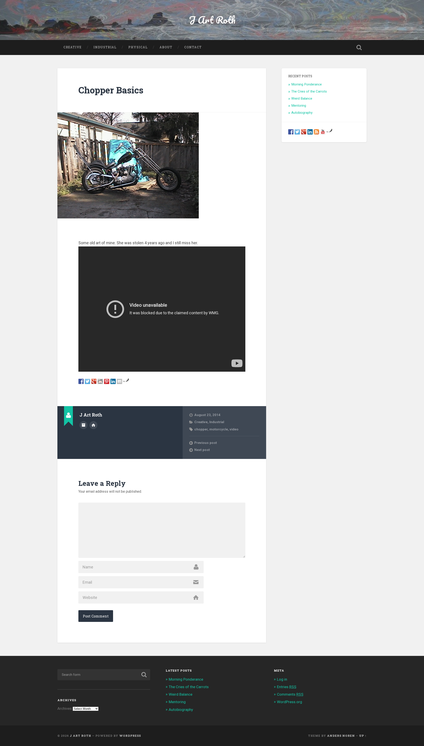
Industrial (104, 47)
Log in (282, 679)
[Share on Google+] (94, 381)
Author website (93, 425)
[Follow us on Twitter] (297, 131)
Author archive (83, 425)
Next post (202, 450)
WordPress (130, 735)
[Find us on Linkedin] (310, 131)
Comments (290, 694)
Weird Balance (301, 98)
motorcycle (218, 429)
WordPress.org (289, 702)
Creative (72, 47)
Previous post (205, 443)
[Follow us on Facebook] (290, 131)
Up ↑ (363, 735)
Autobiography (301, 113)
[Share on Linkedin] (113, 381)
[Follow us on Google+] (303, 131)
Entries (286, 687)
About (165, 47)
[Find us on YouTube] (323, 131)
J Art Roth (212, 20)
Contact (193, 47)
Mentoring (298, 106)
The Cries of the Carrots (309, 91)
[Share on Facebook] (81, 381)
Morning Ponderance (306, 84)
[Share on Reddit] (100, 381)
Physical (138, 47)
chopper (201, 429)
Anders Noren (341, 735)
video (234, 429)
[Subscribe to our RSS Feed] (316, 131)
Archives (64, 708)
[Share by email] (119, 381)
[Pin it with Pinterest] (106, 381)
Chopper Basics (110, 90)
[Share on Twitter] (87, 381)
